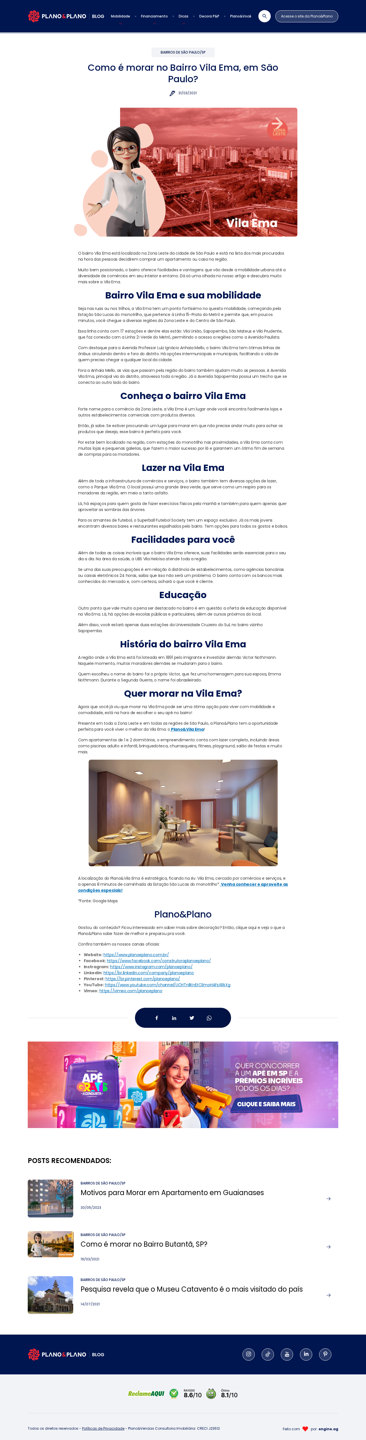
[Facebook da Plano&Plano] (157, 1018)
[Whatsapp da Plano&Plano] (209, 1018)
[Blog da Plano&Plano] (66, 16)
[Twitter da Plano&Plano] (191, 1018)
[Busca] (261, 16)
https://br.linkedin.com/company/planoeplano (149, 973)
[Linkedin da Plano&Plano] (174, 1018)
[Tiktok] (268, 1354)
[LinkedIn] (306, 1354)
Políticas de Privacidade (103, 1428)
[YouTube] (287, 1354)
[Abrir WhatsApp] (351, 1425)
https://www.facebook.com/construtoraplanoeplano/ (159, 961)
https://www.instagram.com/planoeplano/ (151, 967)
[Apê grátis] (183, 1078)
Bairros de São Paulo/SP (183, 52)
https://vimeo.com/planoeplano (131, 991)
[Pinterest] (325, 1354)
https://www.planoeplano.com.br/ (136, 955)
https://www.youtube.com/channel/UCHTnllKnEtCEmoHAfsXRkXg (167, 985)
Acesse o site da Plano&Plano (307, 16)
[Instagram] (248, 1354)
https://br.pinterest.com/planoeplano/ (143, 979)
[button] (120, 16)
